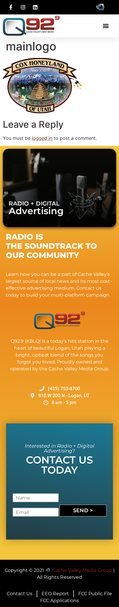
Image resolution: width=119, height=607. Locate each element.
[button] (105, 26)
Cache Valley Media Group (82, 570)
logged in (42, 138)
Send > (83, 510)
